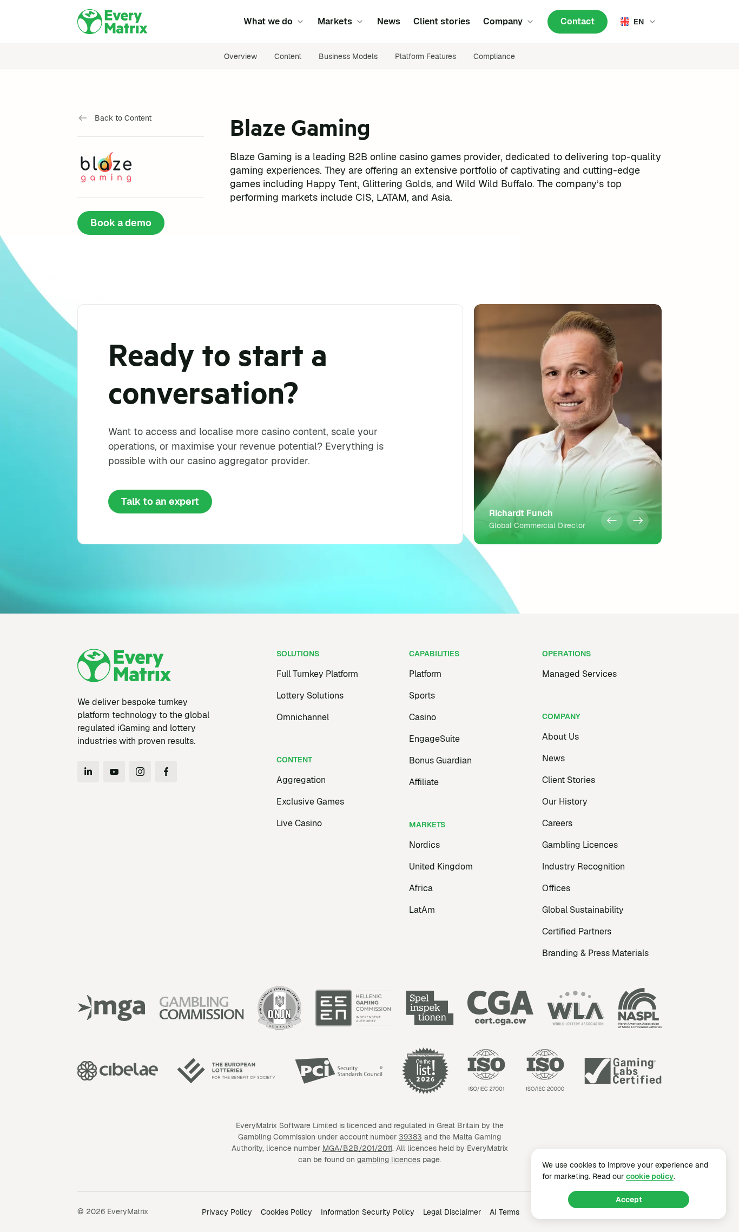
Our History (565, 801)
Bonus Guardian (440, 760)
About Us (560, 736)
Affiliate (424, 782)
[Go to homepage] (112, 22)
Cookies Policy (286, 1212)
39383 (410, 1137)
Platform (425, 674)
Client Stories (568, 780)
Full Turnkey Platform (317, 674)
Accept (629, 1199)
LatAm (422, 909)
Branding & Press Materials (595, 953)
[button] (612, 520)
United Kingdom (441, 866)
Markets (335, 21)
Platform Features (425, 56)
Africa (421, 888)
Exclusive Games (310, 801)
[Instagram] (140, 771)
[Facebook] (166, 771)
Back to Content (123, 118)
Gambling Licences (580, 845)
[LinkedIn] (88, 771)
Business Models (348, 56)
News (388, 21)
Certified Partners (576, 931)
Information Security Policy (367, 1212)
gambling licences (388, 1159)
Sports (422, 695)
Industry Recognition (583, 866)
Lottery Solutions (310, 695)
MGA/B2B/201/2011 (357, 1148)
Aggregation (301, 780)
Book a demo (120, 222)
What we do (268, 21)
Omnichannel (302, 717)
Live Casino (299, 823)
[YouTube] (114, 771)
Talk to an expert (160, 501)
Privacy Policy (227, 1212)
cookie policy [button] (650, 1176)
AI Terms (504, 1212)
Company (503, 21)
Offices (556, 888)
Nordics (424, 845)
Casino (422, 717)
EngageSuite (434, 739)
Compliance (494, 56)
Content (287, 56)
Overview (240, 56)
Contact (577, 21)
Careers (557, 823)
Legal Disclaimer (452, 1212)
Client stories (441, 21)
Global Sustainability (583, 909)
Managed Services (579, 674)
